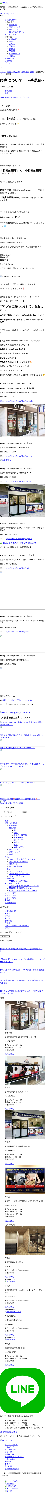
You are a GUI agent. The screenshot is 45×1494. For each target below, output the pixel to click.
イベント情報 (10, 893)
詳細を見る (9, 1054)
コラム (7, 857)
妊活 (11, 854)
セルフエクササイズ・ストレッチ (23, 859)
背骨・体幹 (18, 837)
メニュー (8, 869)
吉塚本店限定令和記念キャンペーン (24, 886)
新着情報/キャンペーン (14, 1457)
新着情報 (8, 61)
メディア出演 (10, 895)
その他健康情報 (15, 866)
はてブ (21, 97)
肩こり (16, 830)
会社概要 (8, 1466)
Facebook (8, 97)
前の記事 (3, 803)
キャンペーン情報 (12, 883)
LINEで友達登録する (8, 1432)
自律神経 (13, 825)
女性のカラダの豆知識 (18, 862)
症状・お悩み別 (13, 72)
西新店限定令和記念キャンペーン (23, 891)
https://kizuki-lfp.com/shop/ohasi (17, 632)
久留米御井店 (14, 54)
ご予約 (8, 13)
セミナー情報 (10, 898)
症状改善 (13, 25)
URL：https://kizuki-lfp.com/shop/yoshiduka (16, 401)
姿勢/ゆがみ (19, 847)
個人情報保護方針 (12, 1469)
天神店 (12, 46)
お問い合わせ (10, 1459)
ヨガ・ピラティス (16, 876)
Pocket (26, 97)
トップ (3, 72)
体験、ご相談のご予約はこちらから (17, 700)
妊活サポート (14, 864)
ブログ (7, 63)
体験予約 (8, 1462)
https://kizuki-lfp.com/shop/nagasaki (19, 539)
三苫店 (12, 51)
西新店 (12, 44)
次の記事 (19, 803)
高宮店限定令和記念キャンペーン (23, 888)
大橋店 (12, 49)
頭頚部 (16, 842)
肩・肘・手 (18, 840)
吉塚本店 (13, 39)
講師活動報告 (10, 903)
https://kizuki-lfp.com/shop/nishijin (18, 481)
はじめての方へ (11, 20)
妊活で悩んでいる (16, 32)
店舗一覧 (8, 1452)
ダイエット (13, 29)
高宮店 (12, 42)
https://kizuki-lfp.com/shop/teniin (18, 568)
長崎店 (12, 56)
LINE (2, 97)
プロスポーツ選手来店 (18, 881)
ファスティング (15, 871)
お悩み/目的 (9, 1447)
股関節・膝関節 (20, 835)
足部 (16, 845)
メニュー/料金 (10, 34)
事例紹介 (8, 900)
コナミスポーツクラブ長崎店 (17, 926)
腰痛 (32, 72)
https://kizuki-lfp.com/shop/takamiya (19, 456)
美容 (6, 821)
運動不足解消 (14, 27)
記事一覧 (11, 803)
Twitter (15, 97)
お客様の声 (9, 58)
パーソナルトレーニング (19, 874)
